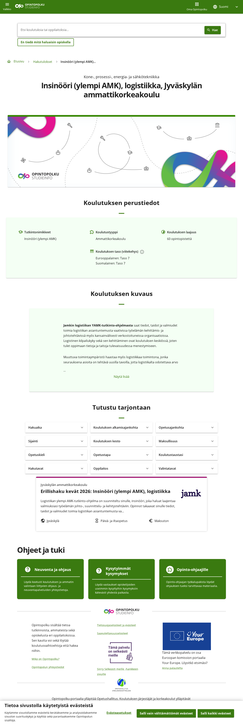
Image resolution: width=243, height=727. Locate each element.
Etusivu (19, 61)
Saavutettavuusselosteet (112, 633)
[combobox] (110, 30)
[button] (226, 7)
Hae (215, 30)
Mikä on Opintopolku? (45, 659)
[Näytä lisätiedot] (142, 252)
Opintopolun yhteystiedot (48, 667)
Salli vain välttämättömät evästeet (166, 713)
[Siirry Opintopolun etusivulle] (29, 7)
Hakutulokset (42, 62)
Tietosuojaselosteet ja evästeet (116, 625)
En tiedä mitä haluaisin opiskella (46, 42)
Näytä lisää (121, 377)
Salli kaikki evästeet (216, 713)
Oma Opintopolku (197, 9)
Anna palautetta (172, 668)
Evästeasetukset (119, 713)
